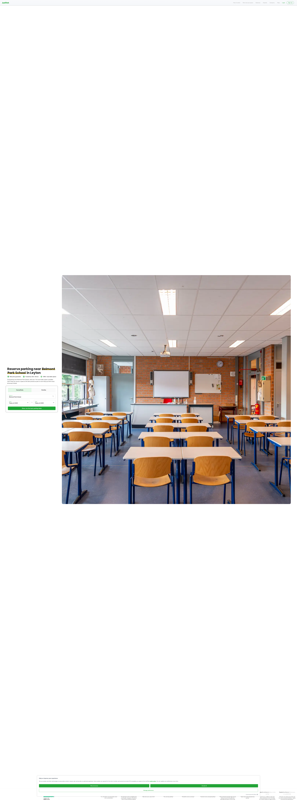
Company (272, 2)
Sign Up (290, 2)
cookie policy (153, 781)
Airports (265, 2)
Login (283, 2)
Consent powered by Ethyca (251, 794)
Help (278, 2)
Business (258, 2)
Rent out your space (248, 2)
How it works (236, 2)
